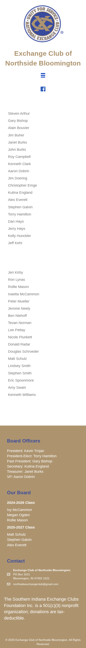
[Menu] (43, 75)
